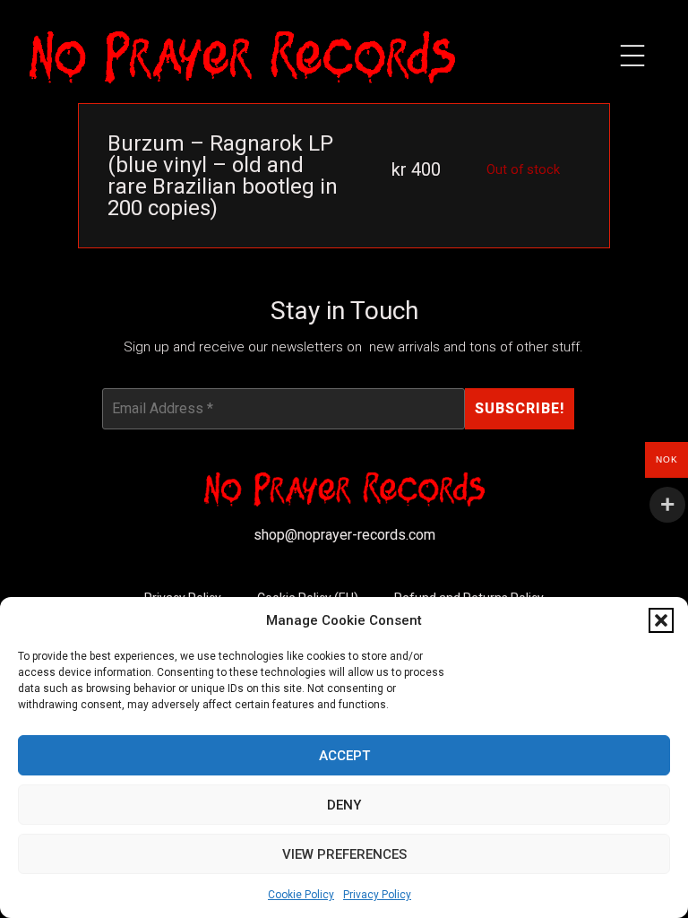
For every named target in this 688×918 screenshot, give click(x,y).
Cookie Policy (301, 894)
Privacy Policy (377, 894)
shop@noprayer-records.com (344, 534)
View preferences (344, 854)
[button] (661, 620)
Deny (344, 805)
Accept (344, 756)
